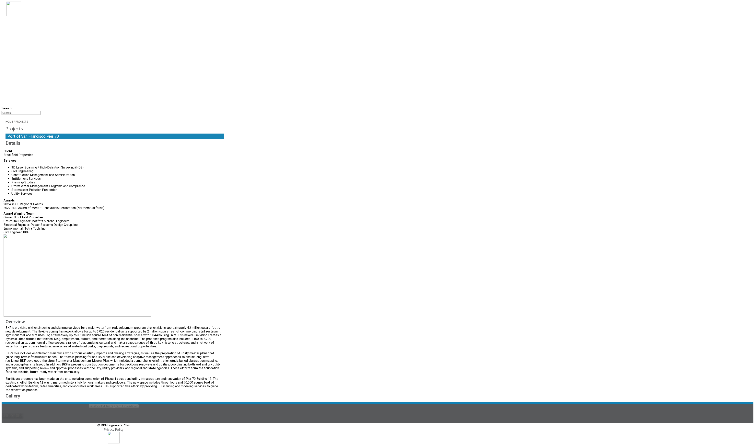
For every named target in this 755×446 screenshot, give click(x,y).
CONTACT (20, 55)
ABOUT (18, 23)
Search (7, 108)
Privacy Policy (113, 429)
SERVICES (19, 33)
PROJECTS (20, 39)
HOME (9, 121)
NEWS (16, 49)
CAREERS (19, 44)
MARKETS (20, 28)
